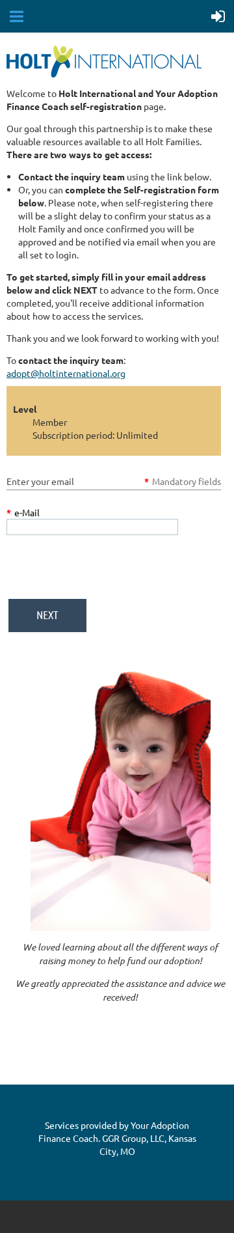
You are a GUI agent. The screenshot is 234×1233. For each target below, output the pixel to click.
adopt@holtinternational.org (65, 373)
